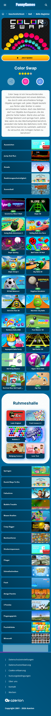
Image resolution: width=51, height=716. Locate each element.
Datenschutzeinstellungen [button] (21, 659)
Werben (12, 692)
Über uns (13, 681)
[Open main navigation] (5, 5)
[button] (46, 5)
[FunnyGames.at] (3, 13)
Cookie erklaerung (17, 670)
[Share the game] (11, 81)
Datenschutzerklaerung (20, 665)
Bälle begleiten (43, 14)
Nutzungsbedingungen (20, 675)
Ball (30, 14)
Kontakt (12, 686)
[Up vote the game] (40, 81)
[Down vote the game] (25, 81)
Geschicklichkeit (16, 14)
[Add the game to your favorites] (44, 23)
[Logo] (25, 5)
